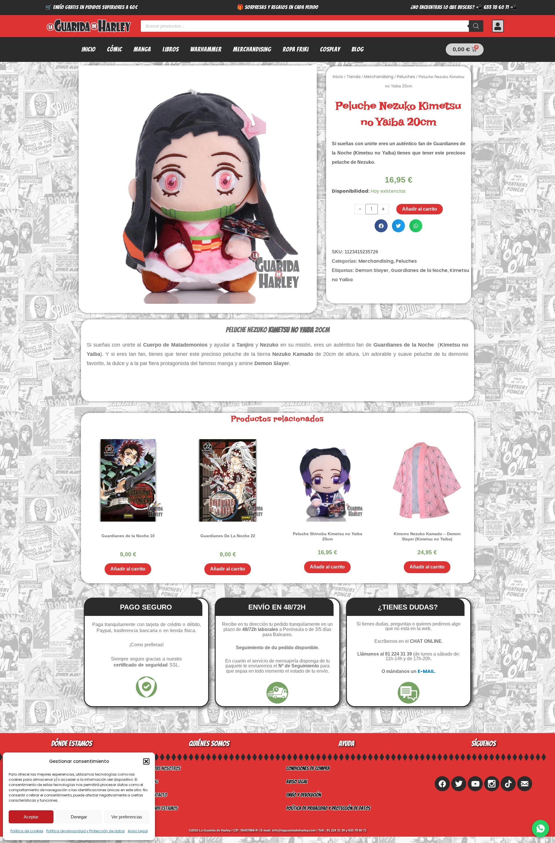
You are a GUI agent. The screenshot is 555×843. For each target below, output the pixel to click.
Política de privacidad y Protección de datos (85, 831)
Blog (358, 49)
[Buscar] (476, 26)
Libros (170, 49)
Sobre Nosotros (164, 768)
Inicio (88, 49)
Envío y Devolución (303, 795)
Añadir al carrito (419, 209)
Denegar (79, 816)
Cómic (114, 49)
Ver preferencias (126, 816)
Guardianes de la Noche (419, 270)
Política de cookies (26, 831)
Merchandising (252, 49)
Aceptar (31, 816)
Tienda (353, 77)
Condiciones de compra (308, 768)
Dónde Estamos (163, 808)
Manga (142, 49)
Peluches (406, 77)
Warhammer (205, 49)
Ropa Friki (295, 49)
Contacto (158, 795)
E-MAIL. (427, 671)
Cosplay (330, 49)
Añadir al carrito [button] (127, 568)
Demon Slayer (371, 270)
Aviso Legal (138, 831)
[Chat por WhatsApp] (540, 828)
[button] (146, 761)
